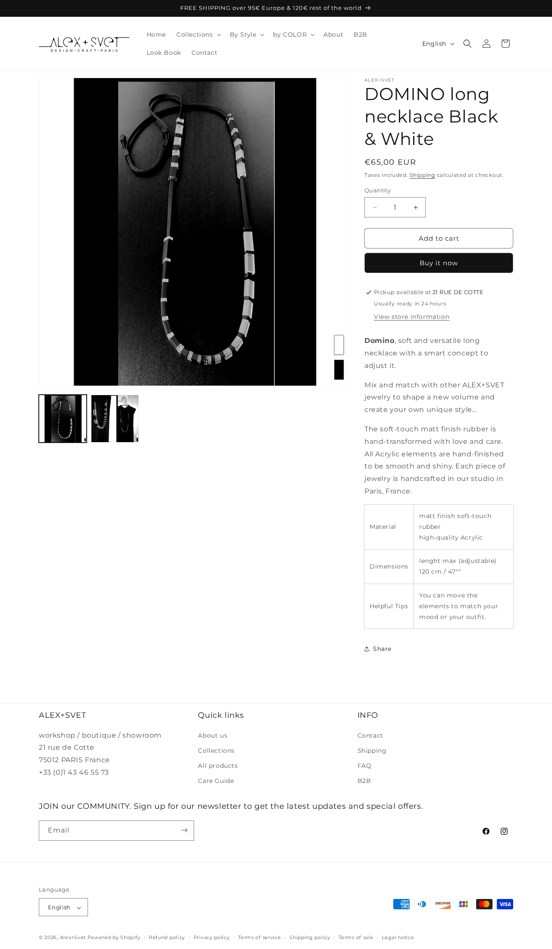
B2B (364, 781)
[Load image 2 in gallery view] (115, 419)
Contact (370, 735)
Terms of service (259, 937)
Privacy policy (212, 937)
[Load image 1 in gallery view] (63, 419)
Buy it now (439, 263)
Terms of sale (356, 937)
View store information (411, 317)
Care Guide (216, 781)
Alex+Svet (73, 938)
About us (212, 735)
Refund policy (167, 937)
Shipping (422, 175)
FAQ (365, 765)
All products (218, 765)
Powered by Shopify (114, 938)
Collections (216, 750)
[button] (198, 34)
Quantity (377, 190)
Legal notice (398, 937)
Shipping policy (309, 937)
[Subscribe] (184, 830)
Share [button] (382, 649)
